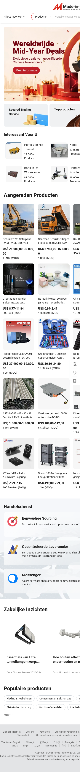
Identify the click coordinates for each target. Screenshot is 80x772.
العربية (37, 745)
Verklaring (44, 731)
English (16, 742)
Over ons (30, 731)
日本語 (56, 742)
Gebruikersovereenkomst (67, 731)
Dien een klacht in (12, 731)
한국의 (26, 745)
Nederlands (51, 745)
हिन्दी (64, 745)
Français (69, 742)
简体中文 (29, 742)
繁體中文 (43, 742)
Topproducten (24, 735)
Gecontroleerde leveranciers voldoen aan (56, 735)
